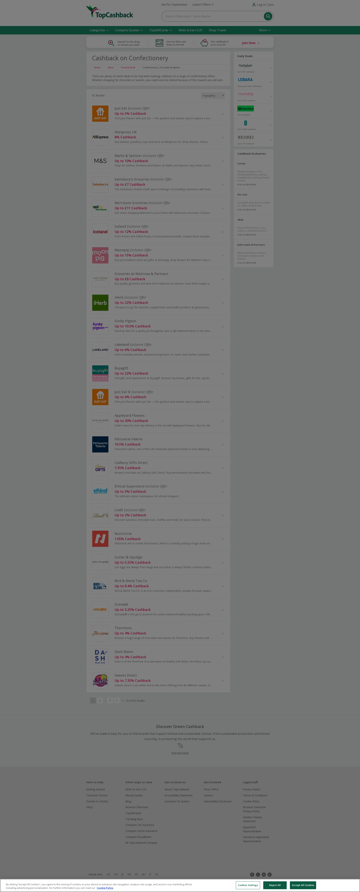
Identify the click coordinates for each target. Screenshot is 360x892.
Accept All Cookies (303, 885)
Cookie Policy (105, 888)
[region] (180, 885)
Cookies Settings (248, 885)
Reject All (275, 885)
